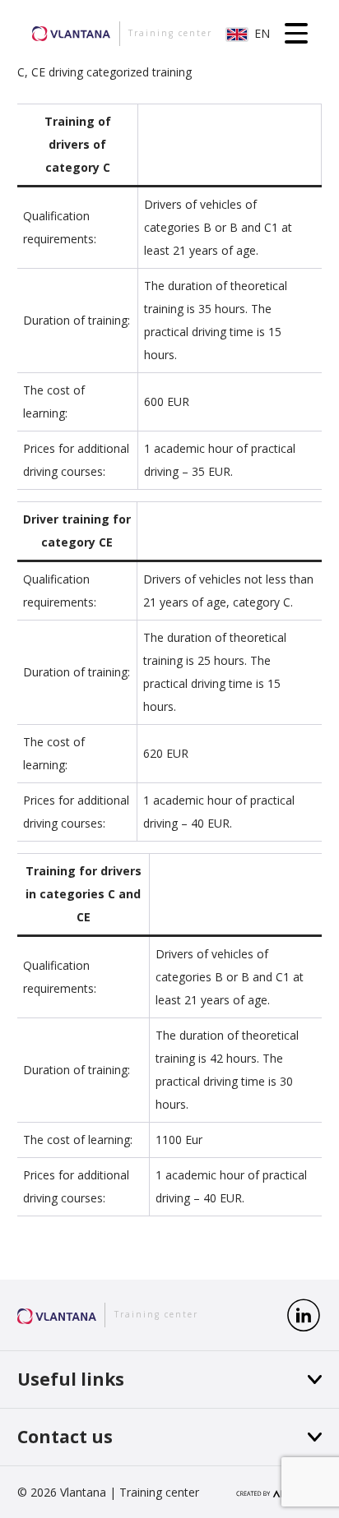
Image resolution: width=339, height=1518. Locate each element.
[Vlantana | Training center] (56, 1315)
